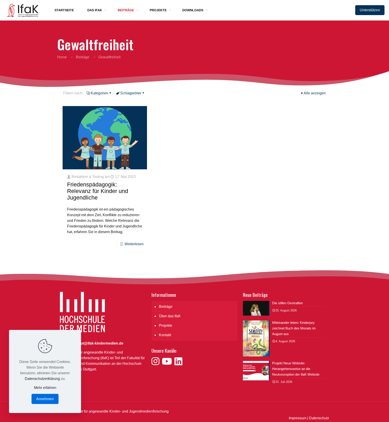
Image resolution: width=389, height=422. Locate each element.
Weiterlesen (134, 244)
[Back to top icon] (367, 412)
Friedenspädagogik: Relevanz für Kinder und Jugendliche (97, 191)
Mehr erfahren (45, 388)
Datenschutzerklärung (42, 379)
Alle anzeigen (315, 93)
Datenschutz (319, 418)
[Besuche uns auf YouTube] (168, 361)
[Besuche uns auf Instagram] (157, 361)
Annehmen (45, 399)
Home (62, 57)
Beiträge (82, 57)
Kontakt (165, 335)
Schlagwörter (130, 93)
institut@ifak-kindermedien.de (97, 343)
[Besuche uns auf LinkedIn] (178, 361)
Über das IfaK (170, 316)
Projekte (165, 325)
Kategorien (99, 93)
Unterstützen (370, 10)
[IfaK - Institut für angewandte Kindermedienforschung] (22, 10)
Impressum (297, 418)
